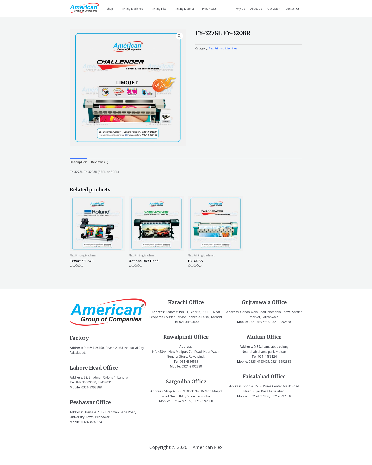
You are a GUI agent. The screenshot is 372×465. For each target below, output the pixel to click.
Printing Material (184, 8)
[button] (179, 36)
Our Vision (273, 8)
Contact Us (293, 8)
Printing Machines (132, 8)
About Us (256, 8)
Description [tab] (78, 162)
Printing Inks (158, 8)
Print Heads (209, 8)
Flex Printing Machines (222, 48)
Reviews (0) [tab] (99, 162)
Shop (110, 8)
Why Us (240, 8)
